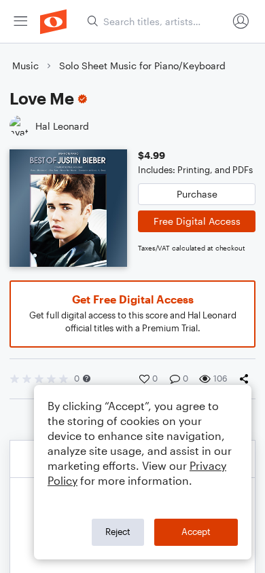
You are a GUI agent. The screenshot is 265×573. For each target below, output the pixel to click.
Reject (117, 531)
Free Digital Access (197, 221)
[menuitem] (20, 21)
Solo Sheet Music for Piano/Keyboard (142, 65)
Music (25, 65)
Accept (196, 531)
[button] (86, 378)
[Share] (246, 379)
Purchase (197, 194)
